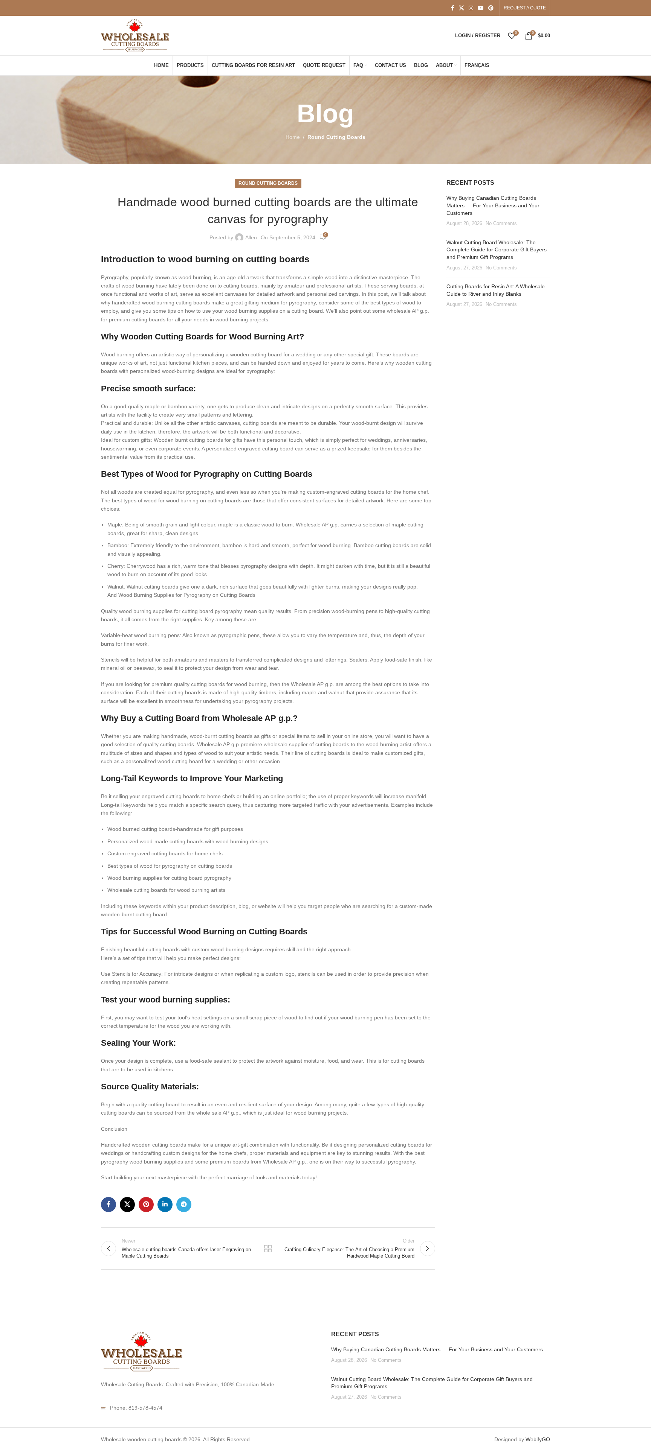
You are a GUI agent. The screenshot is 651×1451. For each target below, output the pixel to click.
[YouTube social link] (480, 8)
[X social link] (461, 8)
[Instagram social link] (470, 8)
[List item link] (210, 1408)
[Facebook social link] (453, 8)
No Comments (501, 223)
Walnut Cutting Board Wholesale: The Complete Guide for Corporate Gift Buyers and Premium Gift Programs (496, 249)
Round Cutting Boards (336, 137)
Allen (251, 237)
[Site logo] (136, 35)
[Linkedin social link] (165, 1204)
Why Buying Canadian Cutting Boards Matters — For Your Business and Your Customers (492, 205)
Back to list (268, 1248)
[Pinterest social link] (491, 8)
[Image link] (142, 1351)
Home (293, 137)
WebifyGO (538, 1439)
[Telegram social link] (183, 1204)
